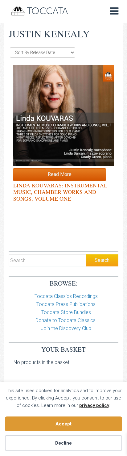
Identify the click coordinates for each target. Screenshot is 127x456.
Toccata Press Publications (66, 304)
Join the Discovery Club (66, 328)
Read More (60, 174)
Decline (63, 443)
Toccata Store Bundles (66, 312)
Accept (63, 424)
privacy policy (94, 405)
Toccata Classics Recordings (66, 296)
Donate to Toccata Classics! (65, 320)
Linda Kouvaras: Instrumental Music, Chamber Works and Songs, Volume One (60, 192)
